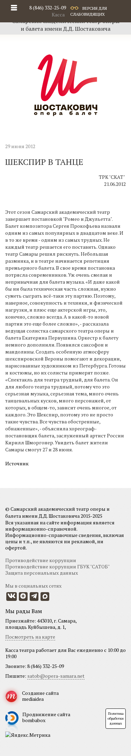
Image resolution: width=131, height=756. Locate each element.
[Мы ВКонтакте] (11, 596)
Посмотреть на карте (30, 636)
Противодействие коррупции (40, 560)
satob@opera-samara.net (56, 676)
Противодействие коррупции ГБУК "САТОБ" (57, 566)
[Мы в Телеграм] (34, 596)
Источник (17, 463)
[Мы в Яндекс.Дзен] (23, 596)
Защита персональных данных (41, 572)
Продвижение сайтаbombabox (46, 717)
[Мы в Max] (45, 596)
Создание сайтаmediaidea (40, 696)
